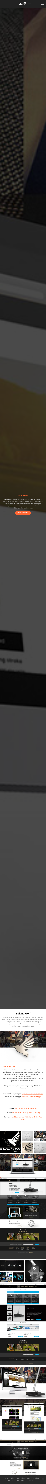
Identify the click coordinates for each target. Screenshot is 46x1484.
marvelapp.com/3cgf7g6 (34, 1094)
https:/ (24, 1094)
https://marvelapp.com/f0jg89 (32, 1097)
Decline (31, 1480)
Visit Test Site (23, 513)
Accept (23, 1480)
